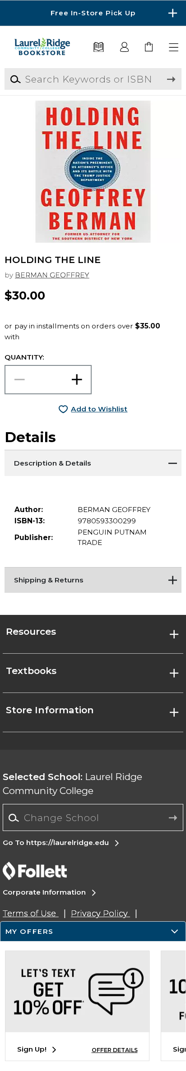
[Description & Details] (93, 461)
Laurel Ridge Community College (72, 783)
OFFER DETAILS (115, 1050)
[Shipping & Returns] (93, 578)
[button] (93, 13)
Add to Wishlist (99, 409)
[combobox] (93, 818)
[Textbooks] (99, 48)
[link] (149, 48)
